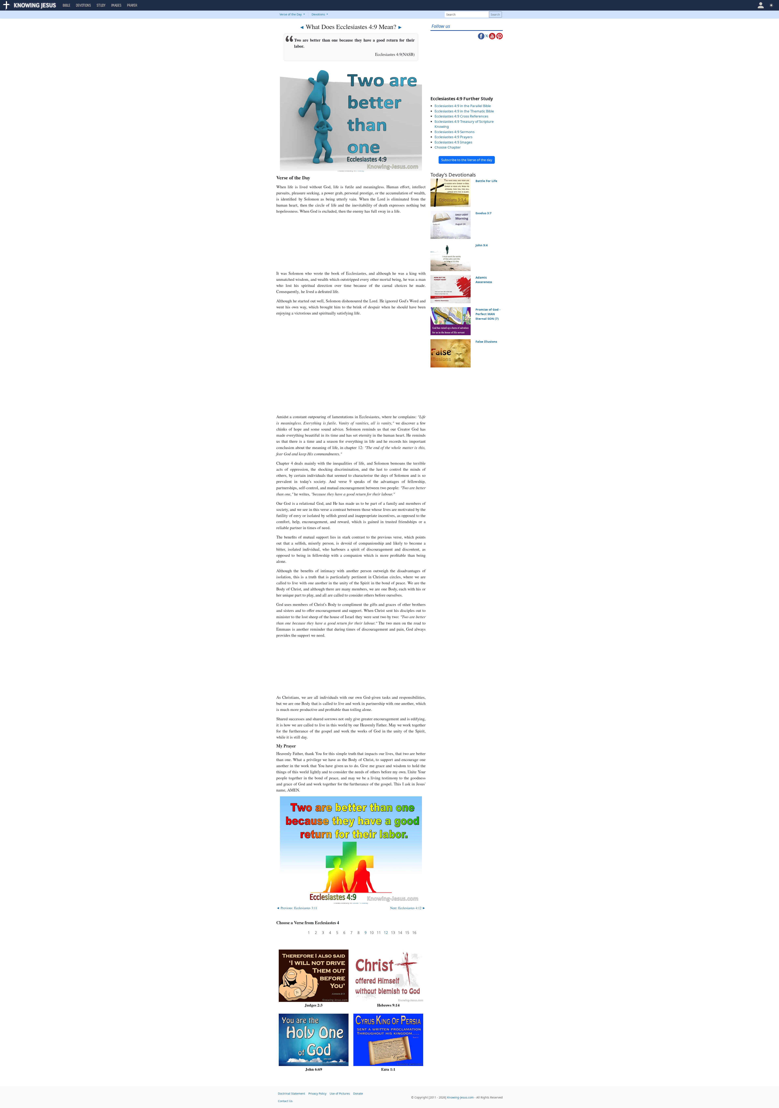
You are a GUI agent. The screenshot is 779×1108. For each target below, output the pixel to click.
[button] (761, 5)
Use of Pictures (340, 1093)
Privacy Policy (317, 1093)
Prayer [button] (132, 5)
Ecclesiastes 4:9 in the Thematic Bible (464, 111)
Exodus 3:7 (484, 213)
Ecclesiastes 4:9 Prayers (453, 137)
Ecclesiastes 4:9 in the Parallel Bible (463, 105)
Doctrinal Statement (291, 1093)
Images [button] (116, 5)
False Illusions (486, 341)
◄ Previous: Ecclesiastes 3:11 (296, 908)
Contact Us (285, 1101)
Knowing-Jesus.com (460, 1097)
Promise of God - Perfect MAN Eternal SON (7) (488, 314)
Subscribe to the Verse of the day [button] (466, 160)
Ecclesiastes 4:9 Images (453, 142)
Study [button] (101, 5)
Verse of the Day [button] (291, 14)
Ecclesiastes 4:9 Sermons (455, 131)
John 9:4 (482, 245)
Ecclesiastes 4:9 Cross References (461, 116)
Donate (358, 1093)
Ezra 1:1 (388, 1069)
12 (386, 932)
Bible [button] (66, 5)
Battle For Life (486, 181)
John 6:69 (313, 1069)
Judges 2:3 (314, 1005)
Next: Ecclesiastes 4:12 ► (408, 908)
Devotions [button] (83, 5)
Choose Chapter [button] (448, 147)
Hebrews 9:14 (388, 1005)
